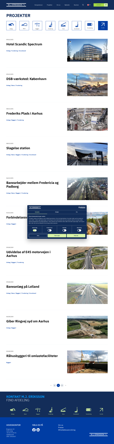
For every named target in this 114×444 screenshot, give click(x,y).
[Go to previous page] (51, 385)
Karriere (76, 5)
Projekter (49, 5)
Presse (60, 427)
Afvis (38, 235)
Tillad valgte (57, 235)
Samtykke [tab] (37, 212)
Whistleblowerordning (66, 430)
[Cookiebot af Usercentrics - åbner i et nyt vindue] (79, 208)
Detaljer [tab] (57, 212)
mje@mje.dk (10, 435)
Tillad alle (76, 235)
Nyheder (67, 5)
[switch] (49, 230)
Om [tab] (77, 212)
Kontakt (99, 5)
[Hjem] (16, 5)
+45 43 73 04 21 (11, 433)
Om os (58, 5)
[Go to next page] (65, 385)
